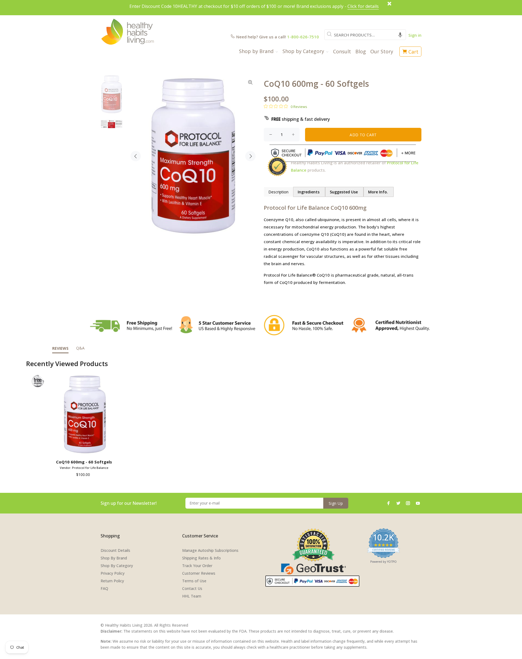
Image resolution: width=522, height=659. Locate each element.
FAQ (104, 588)
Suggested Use (344, 191)
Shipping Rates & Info (201, 558)
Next (250, 156)
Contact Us (192, 588)
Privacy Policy (113, 573)
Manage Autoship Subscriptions (210, 550)
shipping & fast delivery (300, 119)
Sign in (414, 35)
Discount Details (115, 550)
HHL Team (191, 596)
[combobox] (365, 34)
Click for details (363, 6)
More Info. (378, 191)
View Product (85, 449)
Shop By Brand (114, 558)
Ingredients (309, 191)
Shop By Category (117, 565)
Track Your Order (197, 565)
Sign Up (336, 503)
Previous (135, 156)
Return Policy (112, 580)
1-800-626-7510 (303, 36)
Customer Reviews (198, 573)
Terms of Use (194, 580)
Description (278, 191)
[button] (400, 34)
